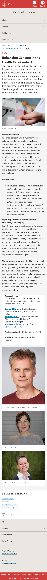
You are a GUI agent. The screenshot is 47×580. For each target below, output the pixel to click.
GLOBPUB (20, 45)
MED (10, 45)
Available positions (19, 574)
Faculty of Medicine (9, 504)
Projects (5, 26)
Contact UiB (5, 574)
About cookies (39, 574)
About (4, 20)
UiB (3, 45)
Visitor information (9, 563)
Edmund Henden (13, 309)
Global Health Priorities (23, 12)
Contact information (9, 554)
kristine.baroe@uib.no (10, 507)
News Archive (7, 39)
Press (30, 574)
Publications (7, 33)
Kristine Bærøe (8, 498)
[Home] (4, 4)
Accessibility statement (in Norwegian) (23, 578)
